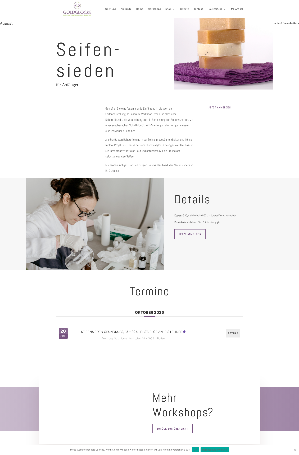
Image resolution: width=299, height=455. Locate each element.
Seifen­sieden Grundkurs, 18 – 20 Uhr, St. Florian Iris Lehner (131, 332)
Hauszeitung (214, 9)
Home (139, 9)
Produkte (126, 9)
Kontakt (198, 9)
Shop (168, 9)
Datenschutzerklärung (214, 449)
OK (195, 449)
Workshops (154, 9)
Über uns (110, 9)
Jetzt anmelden (219, 107)
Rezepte (184, 9)
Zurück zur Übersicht (172, 428)
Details (233, 333)
